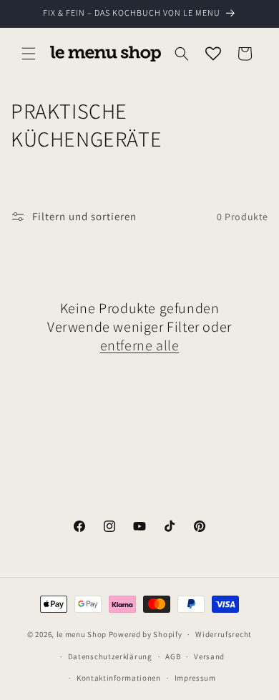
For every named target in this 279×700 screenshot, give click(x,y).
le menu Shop (82, 634)
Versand (209, 656)
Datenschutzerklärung (110, 656)
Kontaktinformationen (119, 678)
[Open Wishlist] (213, 53)
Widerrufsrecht (223, 634)
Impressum (195, 678)
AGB (172, 656)
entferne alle (140, 345)
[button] (28, 53)
